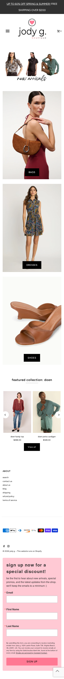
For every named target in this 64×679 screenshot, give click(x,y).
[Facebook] (4, 546)
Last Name (12, 626)
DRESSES (31, 265)
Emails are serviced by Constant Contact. (31, 653)
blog (4, 489)
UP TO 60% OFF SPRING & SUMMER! (28, 3)
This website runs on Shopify (29, 551)
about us (6, 485)
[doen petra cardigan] (47, 412)
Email (9, 592)
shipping (6, 492)
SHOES (32, 357)
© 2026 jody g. (9, 551)
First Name (12, 609)
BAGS (32, 172)
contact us (7, 481)
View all (32, 447)
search (6, 477)
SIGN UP (32, 661)
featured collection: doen (32, 380)
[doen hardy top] (17, 412)
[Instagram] (8, 546)
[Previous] (5, 414)
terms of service (10, 500)
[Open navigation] (8, 31)
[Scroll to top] (57, 670)
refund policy (8, 496)
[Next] (58, 414)
